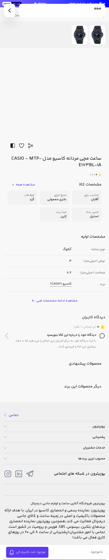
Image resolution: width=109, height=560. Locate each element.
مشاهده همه (25, 184)
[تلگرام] (30, 474)
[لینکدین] (19, 474)
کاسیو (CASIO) (60, 284)
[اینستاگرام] (8, 474)
